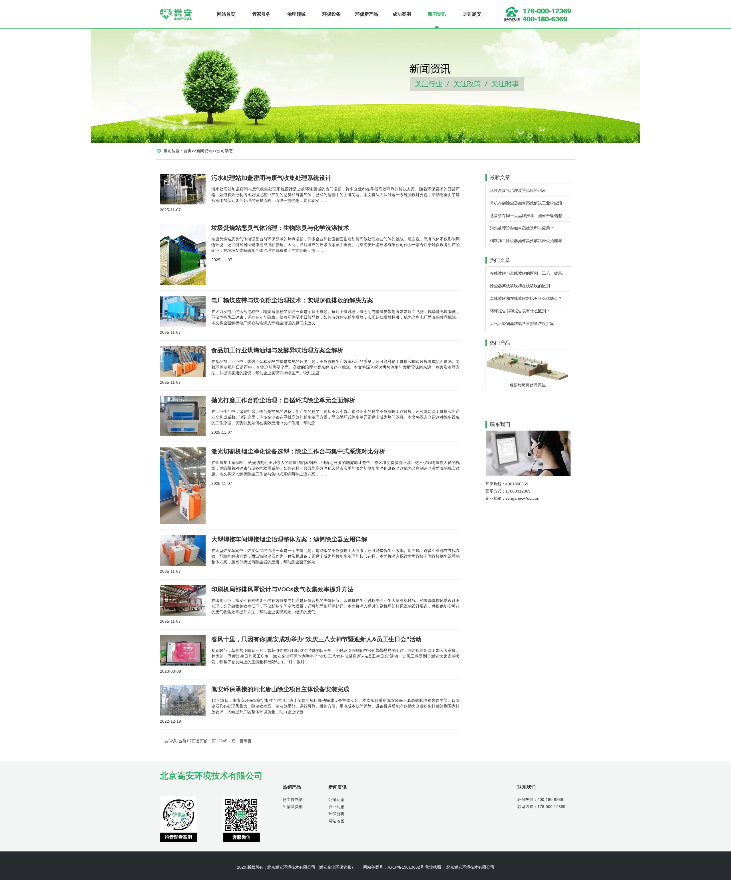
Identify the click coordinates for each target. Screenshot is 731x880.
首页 (188, 150)
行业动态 (336, 806)
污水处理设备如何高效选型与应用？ (522, 228)
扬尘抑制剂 (293, 799)
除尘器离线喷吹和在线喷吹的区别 (520, 286)
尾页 (248, 741)
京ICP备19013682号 (405, 867)
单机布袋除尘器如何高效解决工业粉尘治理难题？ (530, 203)
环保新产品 (366, 14)
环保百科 (336, 813)
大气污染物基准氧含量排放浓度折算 (522, 323)
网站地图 (336, 821)
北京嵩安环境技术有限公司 (291, 867)
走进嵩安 (472, 14)
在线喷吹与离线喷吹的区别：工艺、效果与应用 (530, 273)
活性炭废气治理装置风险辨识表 (518, 190)
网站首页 (226, 14)
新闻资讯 (437, 14)
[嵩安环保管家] (177, 14)
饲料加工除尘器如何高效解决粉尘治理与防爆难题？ (530, 240)
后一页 (238, 741)
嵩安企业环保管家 (335, 867)
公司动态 (225, 150)
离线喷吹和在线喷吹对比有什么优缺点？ (526, 298)
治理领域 (296, 14)
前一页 (210, 741)
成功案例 (402, 14)
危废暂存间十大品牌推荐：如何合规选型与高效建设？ (530, 215)
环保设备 (331, 14)
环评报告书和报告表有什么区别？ (520, 311)
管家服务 (261, 14)
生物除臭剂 (293, 806)
